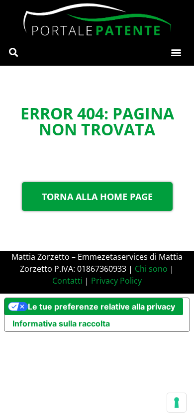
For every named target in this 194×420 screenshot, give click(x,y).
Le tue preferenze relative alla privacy (101, 307)
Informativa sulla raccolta (61, 323)
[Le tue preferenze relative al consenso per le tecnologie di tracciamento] (176, 402)
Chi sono (151, 268)
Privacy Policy (116, 280)
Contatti (67, 280)
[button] (13, 52)
